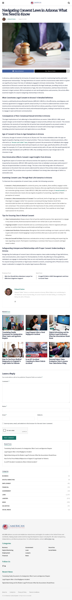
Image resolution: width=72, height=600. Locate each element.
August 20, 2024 (22, 19)
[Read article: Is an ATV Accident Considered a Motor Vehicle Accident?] (36, 349)
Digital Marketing (8, 480)
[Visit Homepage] (36, 3)
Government (6, 491)
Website (39, 415)
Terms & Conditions (34, 592)
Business (5, 476)
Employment (6, 483)
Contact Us (12, 592)
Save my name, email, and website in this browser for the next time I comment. (28, 423)
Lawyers (5, 498)
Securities (5, 506)
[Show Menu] (3, 3)
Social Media (6, 510)
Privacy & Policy (22, 592)
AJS (30, 595)
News (4, 502)
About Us (4, 592)
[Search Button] (69, 3)
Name (4, 406)
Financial (5, 487)
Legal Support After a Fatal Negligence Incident (18, 452)
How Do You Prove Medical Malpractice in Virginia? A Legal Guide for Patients (11, 361)
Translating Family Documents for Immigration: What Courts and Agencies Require (28, 448)
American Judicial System (12, 595)
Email (4, 415)
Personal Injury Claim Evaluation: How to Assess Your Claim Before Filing (58, 361)
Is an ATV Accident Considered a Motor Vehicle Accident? (35, 361)
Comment (6, 381)
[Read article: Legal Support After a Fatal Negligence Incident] (36, 322)
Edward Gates (12, 19)
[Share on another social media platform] (68, 71)
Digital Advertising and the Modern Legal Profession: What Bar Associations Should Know (30, 455)
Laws (5, 328)
